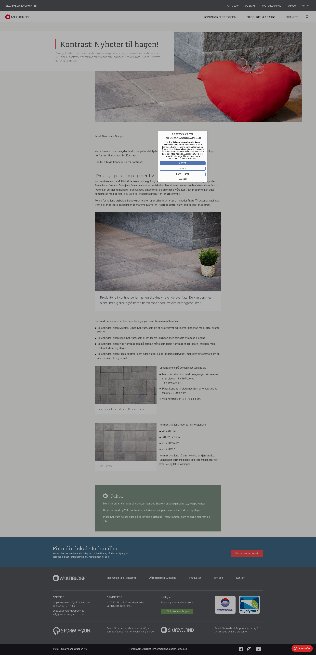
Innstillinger (183, 174)
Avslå (183, 168)
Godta (182, 163)
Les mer (183, 179)
